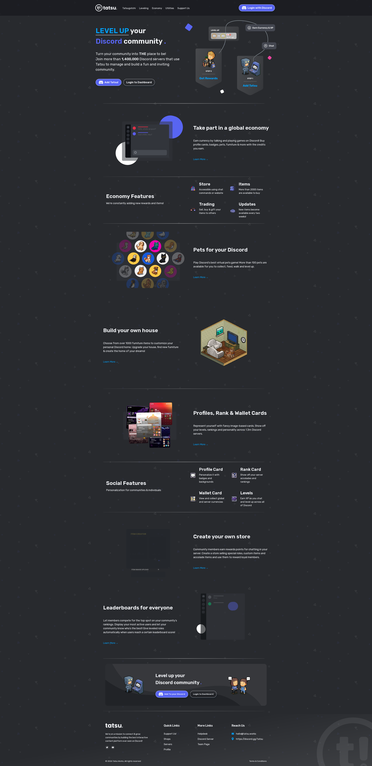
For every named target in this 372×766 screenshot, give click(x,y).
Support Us (183, 8)
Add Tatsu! (111, 82)
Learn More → (200, 159)
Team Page (204, 744)
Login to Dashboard (139, 82)
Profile (167, 749)
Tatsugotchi (129, 8)
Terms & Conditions (258, 761)
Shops (167, 739)
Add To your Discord (174, 694)
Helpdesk (203, 733)
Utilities (170, 8)
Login (260, 7)
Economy (157, 8)
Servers (168, 744)
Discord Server (206, 739)
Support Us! (170, 733)
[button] (148, 140)
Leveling (144, 8)
